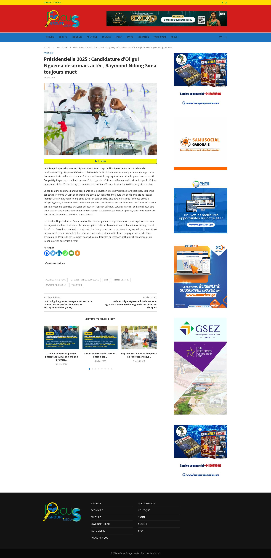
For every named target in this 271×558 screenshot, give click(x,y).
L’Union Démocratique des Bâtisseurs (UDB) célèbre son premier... (61, 356)
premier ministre (121, 280)
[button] (48, 347)
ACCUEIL (50, 37)
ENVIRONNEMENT (100, 523)
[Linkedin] (59, 253)
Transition (77, 285)
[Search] (225, 37)
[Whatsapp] (65, 253)
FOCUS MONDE (146, 503)
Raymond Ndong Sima (56, 285)
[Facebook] (222, 2)
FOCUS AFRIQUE (99, 537)
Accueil (47, 47)
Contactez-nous (52, 2)
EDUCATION (143, 37)
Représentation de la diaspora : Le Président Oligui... (139, 355)
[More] (77, 253)
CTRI (106, 280)
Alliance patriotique (56, 280)
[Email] (71, 253)
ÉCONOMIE (77, 37)
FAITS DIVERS (160, 37)
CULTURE (106, 37)
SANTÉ (130, 37)
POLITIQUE (92, 37)
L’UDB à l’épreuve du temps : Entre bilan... (100, 355)
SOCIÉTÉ (63, 37)
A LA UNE (96, 503)
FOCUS (174, 37)
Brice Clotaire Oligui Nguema (85, 280)
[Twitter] (226, 2)
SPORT (118, 37)
